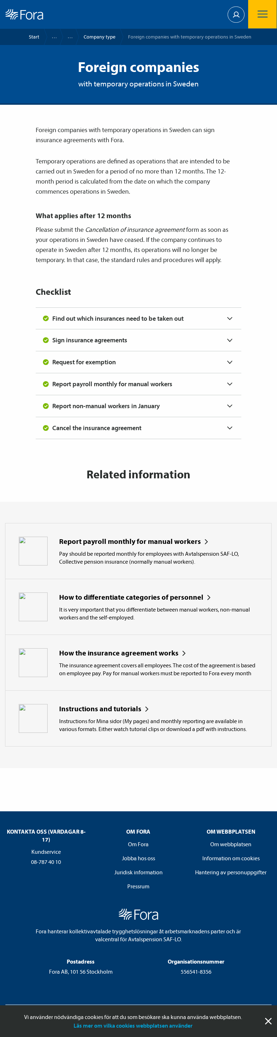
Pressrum (138, 886)
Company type (99, 36)
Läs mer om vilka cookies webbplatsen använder (133, 1025)
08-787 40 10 (46, 861)
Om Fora (138, 844)
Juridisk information (138, 872)
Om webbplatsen (230, 844)
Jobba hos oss (138, 858)
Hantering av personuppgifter (231, 872)
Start (34, 36)
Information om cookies (231, 858)
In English (51, 37)
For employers (67, 37)
